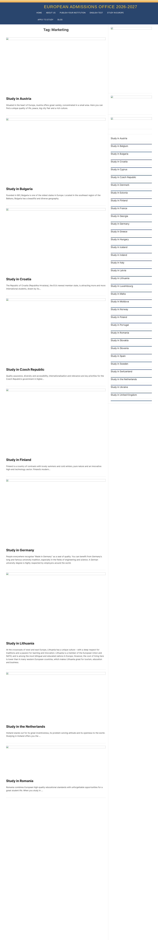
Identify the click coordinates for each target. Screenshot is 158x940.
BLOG (60, 19)
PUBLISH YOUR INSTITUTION (73, 13)
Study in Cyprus (119, 169)
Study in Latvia (118, 270)
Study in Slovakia (119, 340)
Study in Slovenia (120, 348)
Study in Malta (118, 293)
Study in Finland (18, 460)
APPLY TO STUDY (45, 19)
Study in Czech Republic (25, 369)
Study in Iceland (119, 247)
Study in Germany (20, 550)
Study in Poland (119, 317)
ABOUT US (51, 13)
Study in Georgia (119, 216)
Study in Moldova (120, 301)
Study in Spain (118, 356)
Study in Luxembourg (122, 286)
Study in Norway (119, 309)
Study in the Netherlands (25, 726)
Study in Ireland (119, 255)
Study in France (119, 208)
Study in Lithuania (20, 643)
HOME (39, 13)
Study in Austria (18, 99)
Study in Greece (119, 231)
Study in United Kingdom (124, 395)
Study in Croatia (18, 279)
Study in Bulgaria (19, 189)
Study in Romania (19, 781)
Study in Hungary (120, 239)
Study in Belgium (119, 146)
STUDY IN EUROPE (115, 13)
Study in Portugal (120, 324)
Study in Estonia (119, 192)
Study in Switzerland (121, 371)
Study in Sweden (119, 363)
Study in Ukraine (119, 387)
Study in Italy (117, 262)
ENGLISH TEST (96, 13)
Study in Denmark (120, 185)
